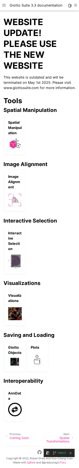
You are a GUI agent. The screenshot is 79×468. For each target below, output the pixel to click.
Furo (63, 462)
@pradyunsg (49, 462)
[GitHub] (39, 453)
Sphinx (31, 462)
